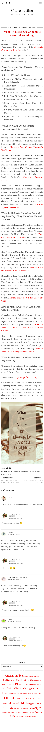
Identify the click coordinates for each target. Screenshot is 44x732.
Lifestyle (9, 698)
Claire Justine (22, 10)
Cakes (17, 680)
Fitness (35, 689)
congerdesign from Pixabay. (26, 377)
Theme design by (22, 729)
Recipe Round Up (29, 472)
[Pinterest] (6, 3)
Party (10, 708)
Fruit (10, 694)
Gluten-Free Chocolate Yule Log (33, 480)
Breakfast (6, 680)
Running (4, 712)
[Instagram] (2, 3)
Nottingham (7, 474)
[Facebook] (9, 3)
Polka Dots (16, 708)
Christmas (16, 472)
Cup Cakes (5, 684)
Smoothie (14, 712)
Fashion (11, 688)
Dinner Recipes (35, 684)
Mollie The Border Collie (33, 699)
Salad (8, 712)
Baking (36, 676)
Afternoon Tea (8, 472)
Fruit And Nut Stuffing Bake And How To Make (10, 480)
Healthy (31, 693)
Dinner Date (22, 684)
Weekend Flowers (31, 716)
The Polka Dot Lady (29, 712)
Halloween (24, 693)
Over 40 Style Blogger (22, 703)
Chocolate (22, 27)
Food (22, 472)
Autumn (25, 676)
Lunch (24, 699)
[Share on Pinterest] (10, 468)
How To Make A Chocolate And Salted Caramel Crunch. (22, 327)
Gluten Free (16, 694)
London (19, 698)
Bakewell (31, 676)
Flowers (39, 689)
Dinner (12, 684)
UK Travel (13, 716)
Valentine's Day (23, 716)
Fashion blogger (24, 688)
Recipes (37, 472)
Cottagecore (35, 679)
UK (41, 712)
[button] (41, 2)
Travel (37, 712)
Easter (4, 689)
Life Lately (38, 693)
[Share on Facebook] (7, 468)
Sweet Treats (20, 712)
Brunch (13, 680)
